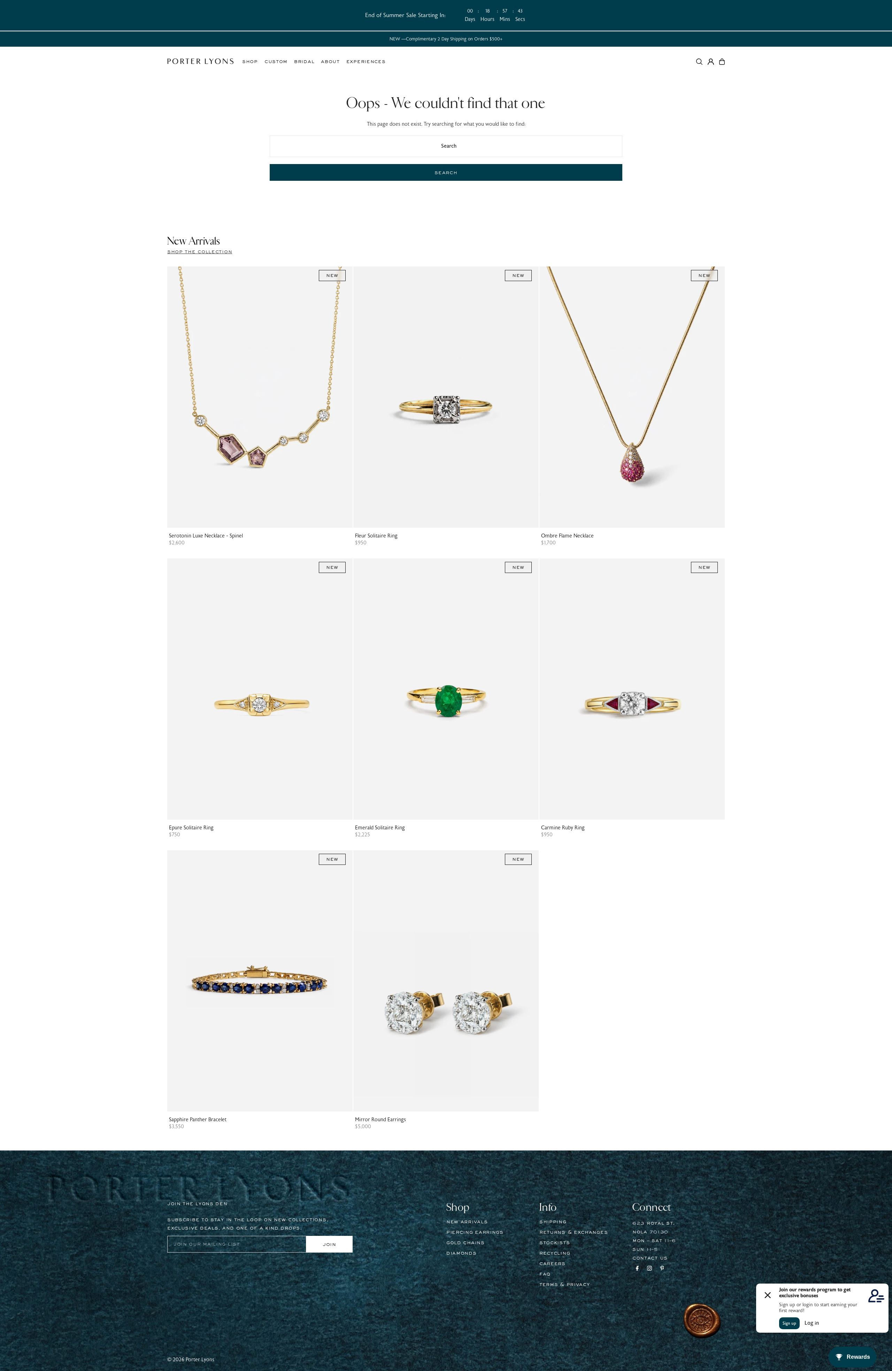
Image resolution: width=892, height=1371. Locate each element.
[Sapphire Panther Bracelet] (260, 980)
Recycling (554, 1253)
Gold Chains (465, 1242)
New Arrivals (466, 1221)
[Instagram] (649, 1269)
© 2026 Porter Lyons (190, 1360)
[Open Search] (699, 62)
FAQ (545, 1274)
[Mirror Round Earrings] (446, 980)
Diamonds (461, 1253)
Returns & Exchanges (573, 1232)
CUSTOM (275, 61)
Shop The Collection (199, 251)
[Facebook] (637, 1269)
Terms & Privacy (564, 1284)
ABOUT (330, 61)
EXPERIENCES (366, 61)
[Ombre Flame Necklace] (632, 397)
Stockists (554, 1242)
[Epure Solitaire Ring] (260, 689)
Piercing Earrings (474, 1232)
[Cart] (722, 62)
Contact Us (650, 1258)
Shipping (553, 1221)
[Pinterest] (662, 1269)
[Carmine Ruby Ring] (632, 689)
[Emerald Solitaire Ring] (446, 689)
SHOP (250, 61)
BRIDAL (304, 61)
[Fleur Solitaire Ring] (446, 397)
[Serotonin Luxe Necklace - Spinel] (260, 397)
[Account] (711, 62)
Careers (552, 1263)
